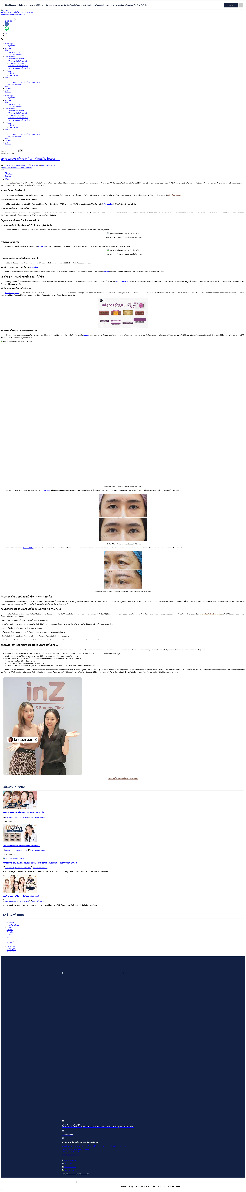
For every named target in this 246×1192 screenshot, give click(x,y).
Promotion (8, 88)
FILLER (9, 943)
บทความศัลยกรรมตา (15, 80)
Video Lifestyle (13, 75)
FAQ (6, 90)
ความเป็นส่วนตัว (69, 1182)
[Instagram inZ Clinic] (69, 1167)
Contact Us (8, 92)
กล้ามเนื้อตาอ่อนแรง (13, 925)
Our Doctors (8, 48)
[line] (7, 30)
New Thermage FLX (12, 293)
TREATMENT (11, 950)
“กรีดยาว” (47, 490)
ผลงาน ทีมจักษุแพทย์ (15, 54)
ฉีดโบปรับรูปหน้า (12, 941)
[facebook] (7, 25)
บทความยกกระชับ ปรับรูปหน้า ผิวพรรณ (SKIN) (24, 82)
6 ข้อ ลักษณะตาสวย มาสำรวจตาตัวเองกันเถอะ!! (21, 846)
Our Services (8, 43)
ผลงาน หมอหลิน (14, 52)
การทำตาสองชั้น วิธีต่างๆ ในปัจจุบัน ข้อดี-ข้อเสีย (21, 896)
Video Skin (11, 74)
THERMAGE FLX (13, 948)
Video (6, 70)
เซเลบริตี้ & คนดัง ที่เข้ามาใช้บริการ (20, 68)
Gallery (7, 50)
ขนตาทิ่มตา (34, 267)
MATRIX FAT (11, 946)
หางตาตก (10, 934)
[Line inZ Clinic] (67, 1163)
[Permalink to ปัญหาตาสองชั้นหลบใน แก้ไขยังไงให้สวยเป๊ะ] (16, 168)
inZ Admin (35, 165)
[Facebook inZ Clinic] (69, 1160)
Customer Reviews (10, 56)
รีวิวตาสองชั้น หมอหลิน (16, 58)
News (6, 87)
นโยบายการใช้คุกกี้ (85, 1182)
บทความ (7, 77)
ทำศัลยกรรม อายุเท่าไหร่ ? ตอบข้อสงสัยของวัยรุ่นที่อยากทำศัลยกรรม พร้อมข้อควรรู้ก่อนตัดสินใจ (40, 863)
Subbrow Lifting (28, 548)
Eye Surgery (12, 45)
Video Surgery (12, 72)
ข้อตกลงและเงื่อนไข (103, 1182)
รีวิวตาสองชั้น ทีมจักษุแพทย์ (17, 61)
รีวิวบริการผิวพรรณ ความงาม (18, 66)
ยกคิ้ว (8, 937)
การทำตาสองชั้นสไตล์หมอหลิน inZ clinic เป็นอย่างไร (23, 812)
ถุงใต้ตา (9, 927)
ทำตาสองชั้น (11, 922)
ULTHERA (10, 951)
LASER (9, 944)
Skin (9, 46)
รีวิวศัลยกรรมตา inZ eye (16, 63)
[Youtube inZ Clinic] (68, 1170)
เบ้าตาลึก (10, 932)
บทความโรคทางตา (15, 85)
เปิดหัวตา (10, 930)
